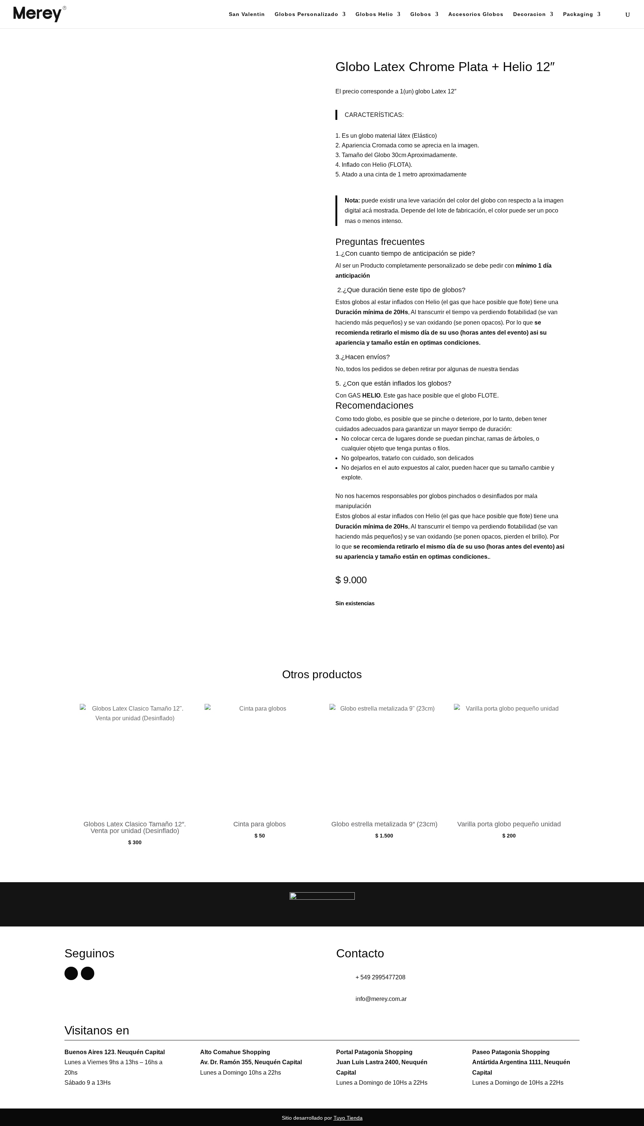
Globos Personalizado (306, 14)
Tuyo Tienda (348, 1118)
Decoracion (529, 14)
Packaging (578, 14)
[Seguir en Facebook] (71, 973)
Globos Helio (374, 14)
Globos (420, 14)
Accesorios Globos (475, 14)
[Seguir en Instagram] (87, 973)
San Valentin (247, 14)
